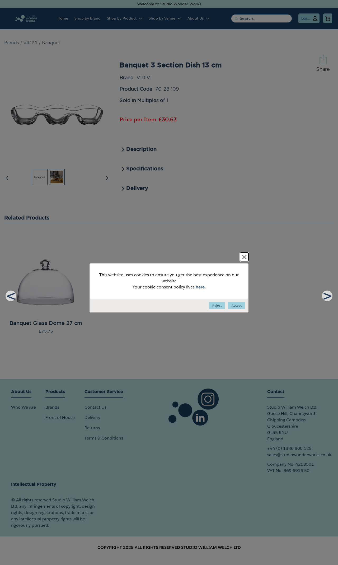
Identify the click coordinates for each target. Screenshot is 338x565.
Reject (217, 305)
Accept (237, 305)
